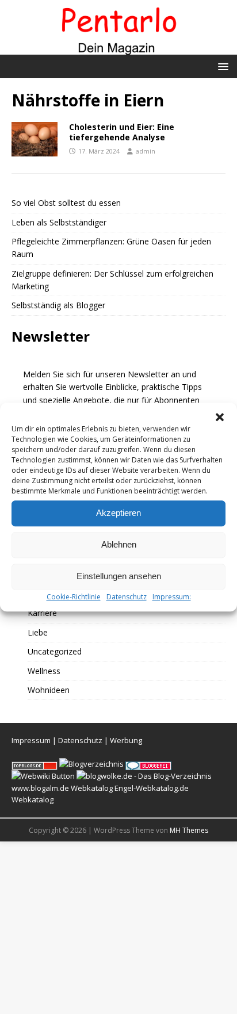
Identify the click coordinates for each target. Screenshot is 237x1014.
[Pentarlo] (118, 47)
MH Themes (189, 830)
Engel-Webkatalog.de (151, 788)
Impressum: (171, 597)
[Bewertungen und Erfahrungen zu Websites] (43, 776)
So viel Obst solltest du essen (66, 202)
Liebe (38, 632)
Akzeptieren (118, 513)
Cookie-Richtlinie (74, 597)
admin (145, 151)
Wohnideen (49, 689)
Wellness (44, 670)
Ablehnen (118, 544)
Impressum (31, 740)
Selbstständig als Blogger (58, 305)
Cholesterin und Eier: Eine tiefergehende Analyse (121, 132)
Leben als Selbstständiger (59, 222)
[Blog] (91, 764)
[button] (219, 417)
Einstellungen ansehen (119, 576)
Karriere (42, 612)
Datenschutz (126, 597)
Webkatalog (92, 788)
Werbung (126, 740)
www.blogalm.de (40, 788)
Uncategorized (55, 651)
